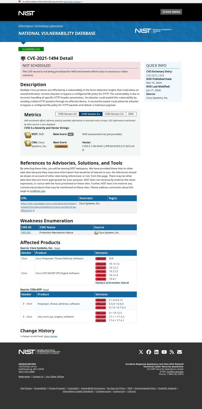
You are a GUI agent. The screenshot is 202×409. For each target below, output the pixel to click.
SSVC (131, 114)
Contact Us (38, 376)
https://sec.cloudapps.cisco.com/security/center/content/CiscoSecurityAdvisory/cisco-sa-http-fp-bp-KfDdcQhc (49, 207)
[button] (171, 12)
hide (57, 248)
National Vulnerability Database (57, 33)
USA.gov (131, 391)
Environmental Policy (145, 388)
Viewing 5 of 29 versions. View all (112, 282)
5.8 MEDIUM (61, 146)
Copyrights (73, 388)
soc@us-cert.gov (175, 371)
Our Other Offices (55, 376)
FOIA (130, 388)
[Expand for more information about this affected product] (23, 304)
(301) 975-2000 (26, 371)
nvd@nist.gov (37, 191)
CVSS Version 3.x (90, 114)
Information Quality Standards (78, 391)
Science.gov (119, 391)
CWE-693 (26, 232)
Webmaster (24, 376)
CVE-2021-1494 (155, 75)
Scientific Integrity (167, 388)
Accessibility (40, 388)
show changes (50, 336)
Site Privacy (26, 388)
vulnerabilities (31, 49)
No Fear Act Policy (116, 388)
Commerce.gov (103, 391)
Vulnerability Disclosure (93, 388)
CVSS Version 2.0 (114, 114)
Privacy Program (57, 388)
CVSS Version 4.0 (67, 114)
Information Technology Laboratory (40, 26)
